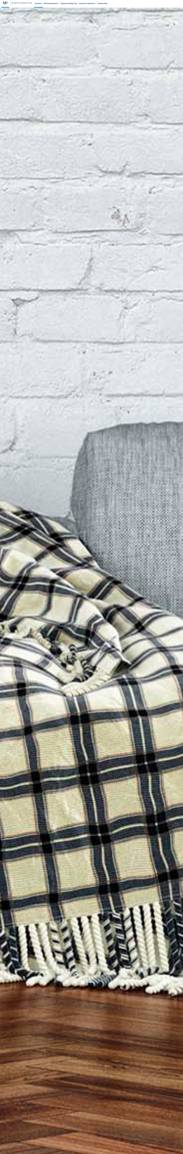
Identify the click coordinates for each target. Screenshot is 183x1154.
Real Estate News (52, 5)
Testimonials (102, 3)
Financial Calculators (87, 3)
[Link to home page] (5, 4)
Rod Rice (38, 3)
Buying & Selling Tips (69, 3)
